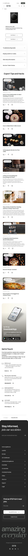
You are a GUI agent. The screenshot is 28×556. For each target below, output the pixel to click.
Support (23, 3)
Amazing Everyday (6, 472)
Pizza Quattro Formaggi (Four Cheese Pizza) (11, 294)
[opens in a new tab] (10, 549)
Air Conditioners (6, 457)
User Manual (16, 35)
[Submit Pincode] (23, 505)
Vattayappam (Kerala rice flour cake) (11, 150)
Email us (9, 371)
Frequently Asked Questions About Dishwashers (10, 239)
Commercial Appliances (8, 461)
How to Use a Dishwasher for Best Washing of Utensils (12, 95)
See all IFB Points (13, 512)
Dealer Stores (14, 517)
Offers (3, 475)
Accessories (5, 468)
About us (4, 479)
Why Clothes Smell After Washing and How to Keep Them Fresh (12, 207)
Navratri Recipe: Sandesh (10, 269)
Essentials (4, 465)
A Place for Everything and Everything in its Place (10, 176)
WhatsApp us (9, 406)
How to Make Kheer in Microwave (12, 126)
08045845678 (8, 383)
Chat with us (8, 395)
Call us (18, 3)
